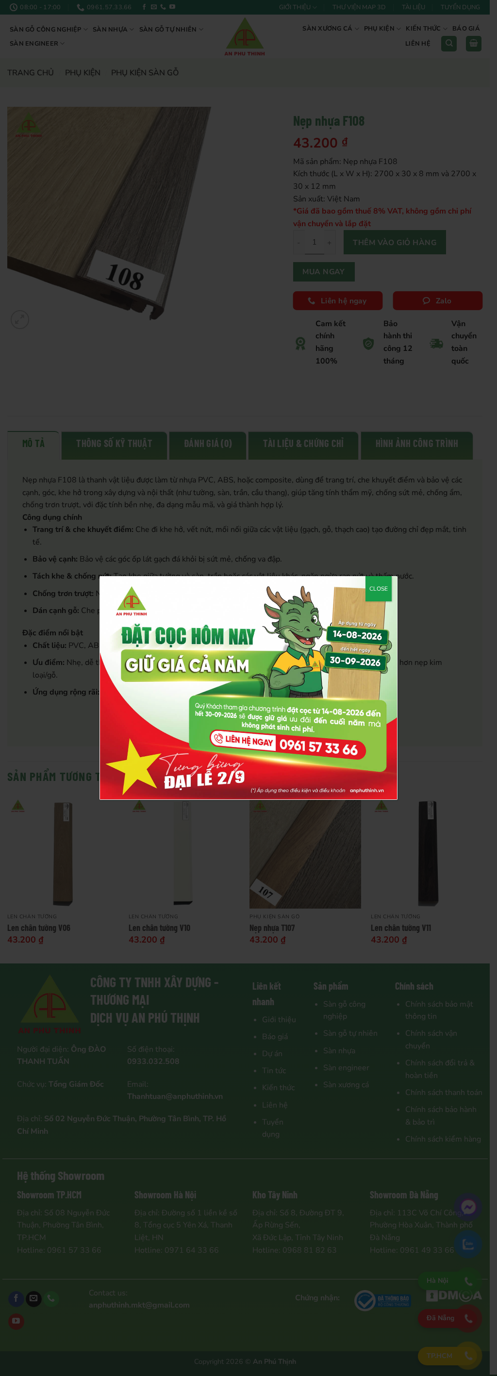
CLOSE (378, 589)
